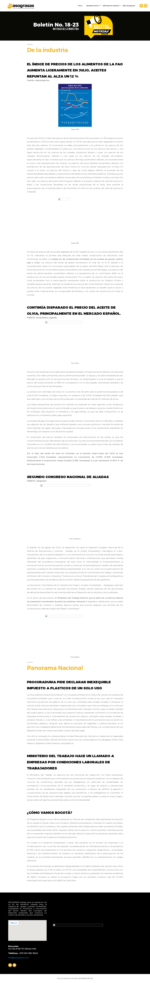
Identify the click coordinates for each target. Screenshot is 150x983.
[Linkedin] (146, 6)
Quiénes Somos (92, 6)
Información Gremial (111, 6)
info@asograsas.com (18, 957)
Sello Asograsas (129, 6)
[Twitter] (141, 6)
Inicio (80, 6)
